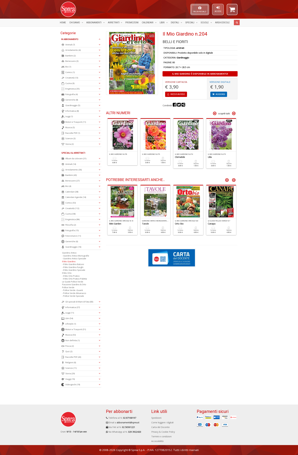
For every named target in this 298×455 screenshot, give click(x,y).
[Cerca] (237, 22)
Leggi (69, 116)
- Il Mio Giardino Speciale (73, 270)
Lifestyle (70, 323)
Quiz (68, 351)
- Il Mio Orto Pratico (71, 275)
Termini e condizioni (161, 436)
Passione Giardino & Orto (74, 284)
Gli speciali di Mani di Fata (79, 301)
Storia (69, 144)
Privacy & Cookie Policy (163, 431)
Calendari (148, 22)
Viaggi (70, 379)
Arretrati (114, 22)
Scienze (70, 138)
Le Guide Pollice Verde (72, 281)
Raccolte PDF (72, 133)
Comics (70, 72)
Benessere (71, 61)
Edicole (222, 22)
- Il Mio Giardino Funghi (72, 267)
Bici (68, 66)
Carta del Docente (160, 427)
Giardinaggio (183, 57)
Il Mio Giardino (69, 261)
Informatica (72, 111)
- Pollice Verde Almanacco (74, 293)
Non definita (72, 340)
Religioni (70, 362)
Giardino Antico (69, 252)
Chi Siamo (74, 22)
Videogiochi (72, 384)
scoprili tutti (224, 113)
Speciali (190, 22)
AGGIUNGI (220, 94)
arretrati (180, 47)
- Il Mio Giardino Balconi (73, 264)
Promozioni (131, 22)
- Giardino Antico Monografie (75, 255)
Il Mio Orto (67, 273)
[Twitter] (179, 105)
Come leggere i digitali (162, 422)
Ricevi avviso (177, 94)
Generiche (71, 99)
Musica (70, 127)
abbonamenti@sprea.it (128, 422)
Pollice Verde (68, 287)
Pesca (69, 346)
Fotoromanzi (73, 235)
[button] (232, 11)
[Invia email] (183, 105)
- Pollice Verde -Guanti (72, 290)
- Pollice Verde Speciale (73, 296)
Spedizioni (156, 417)
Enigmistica (72, 88)
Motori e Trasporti (75, 122)
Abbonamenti (94, 22)
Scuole (205, 22)
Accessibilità (157, 441)
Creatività (71, 77)
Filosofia (70, 224)
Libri (162, 22)
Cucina (69, 83)
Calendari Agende (75, 197)
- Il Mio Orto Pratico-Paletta (74, 278)
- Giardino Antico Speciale (74, 258)
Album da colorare (75, 158)
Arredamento (73, 50)
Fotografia (71, 94)
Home (63, 22)
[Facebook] (174, 105)
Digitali (175, 22)
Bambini (70, 55)
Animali (70, 44)
